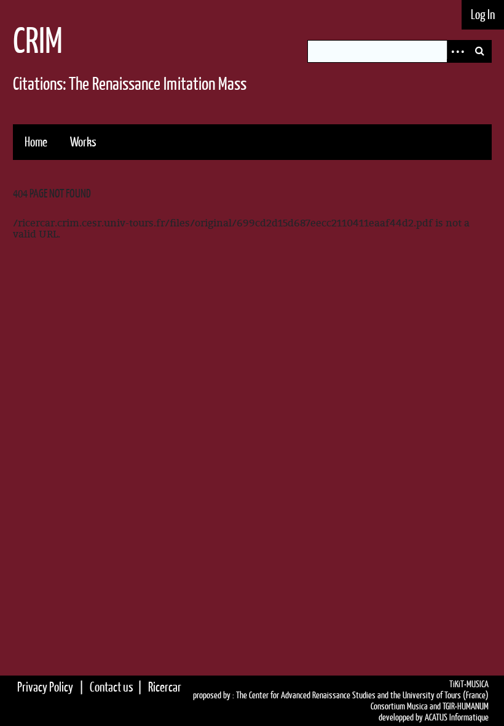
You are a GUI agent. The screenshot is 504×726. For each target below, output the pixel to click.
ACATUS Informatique (457, 717)
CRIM (38, 40)
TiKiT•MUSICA (469, 684)
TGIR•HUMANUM (466, 706)
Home (36, 142)
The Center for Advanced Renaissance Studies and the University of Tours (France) (362, 695)
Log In (483, 14)
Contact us (111, 687)
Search (480, 51)
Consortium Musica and (406, 706)
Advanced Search (458, 51)
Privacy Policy (45, 687)
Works (83, 142)
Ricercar (164, 687)
